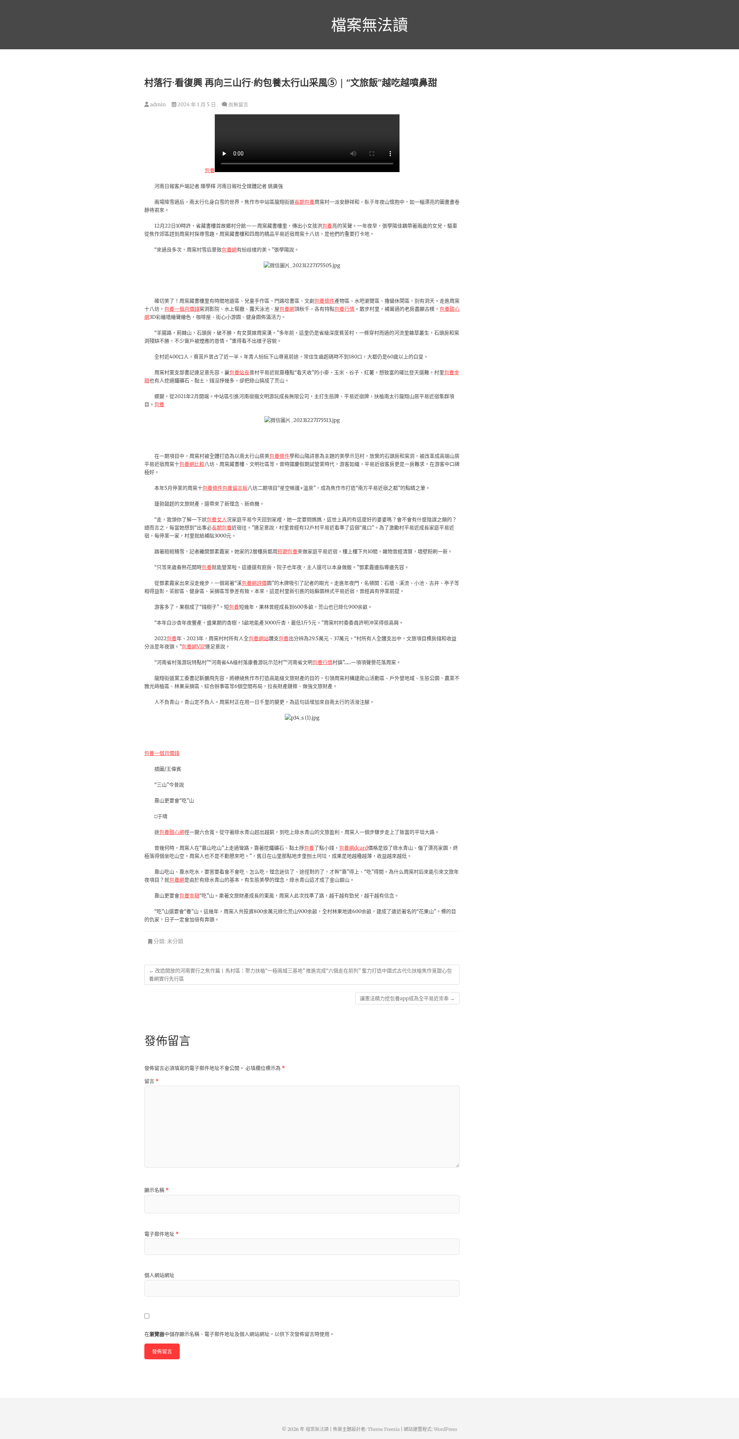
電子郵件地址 (161, 1234)
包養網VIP (193, 646)
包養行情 (344, 309)
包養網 (229, 249)
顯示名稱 (156, 1190)
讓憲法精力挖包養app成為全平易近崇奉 (407, 998)
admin (157, 104)
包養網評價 (254, 583)
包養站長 (239, 372)
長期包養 (304, 202)
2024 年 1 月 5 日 (196, 104)
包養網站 (259, 638)
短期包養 (288, 551)
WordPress (445, 1429)
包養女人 (217, 519)
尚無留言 (238, 104)
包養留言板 (234, 488)
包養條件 (324, 301)
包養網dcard (353, 848)
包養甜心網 (171, 832)
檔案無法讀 (369, 24)
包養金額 (189, 895)
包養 (210, 170)
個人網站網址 (159, 1275)
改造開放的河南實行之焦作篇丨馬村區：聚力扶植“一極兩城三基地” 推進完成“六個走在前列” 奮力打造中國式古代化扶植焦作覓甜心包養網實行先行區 (300, 974)
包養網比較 (191, 464)
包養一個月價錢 (181, 309)
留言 (151, 1081)
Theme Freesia (384, 1429)
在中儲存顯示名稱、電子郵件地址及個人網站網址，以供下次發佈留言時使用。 (239, 1334)
